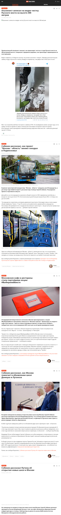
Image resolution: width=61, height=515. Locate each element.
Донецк (17, 456)
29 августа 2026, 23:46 (6, 380)
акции (9, 361)
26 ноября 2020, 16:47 (6, 17)
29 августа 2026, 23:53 (6, 285)
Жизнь (46, 4)
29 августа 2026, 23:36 (6, 472)
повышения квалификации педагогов (28, 447)
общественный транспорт (18, 266)
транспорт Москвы (6, 266)
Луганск (11, 456)
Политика (15, 4)
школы (22, 456)
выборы (4, 361)
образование (5, 456)
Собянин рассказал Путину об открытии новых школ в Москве (38, 450)
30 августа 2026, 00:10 (6, 153)
